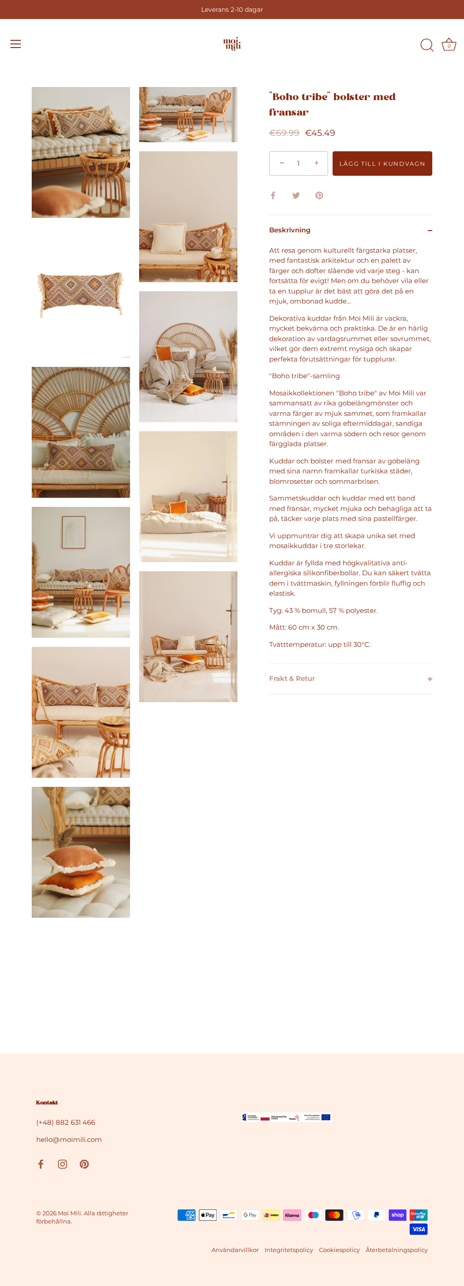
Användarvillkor (235, 1250)
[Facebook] (40, 1163)
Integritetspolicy (289, 1250)
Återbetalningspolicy (397, 1250)
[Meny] (16, 44)
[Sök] (427, 45)
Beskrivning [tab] (289, 230)
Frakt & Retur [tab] (292, 678)
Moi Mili (69, 1213)
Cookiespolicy (339, 1250)
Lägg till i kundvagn (382, 163)
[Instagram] (62, 1163)
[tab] (350, 455)
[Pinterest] (84, 1163)
